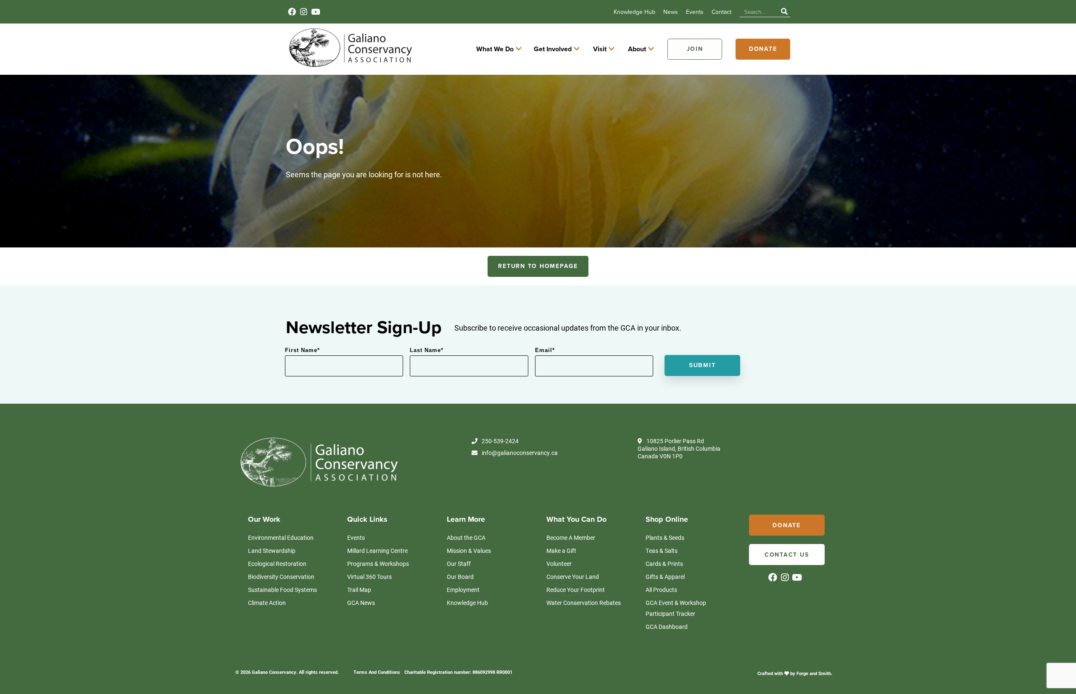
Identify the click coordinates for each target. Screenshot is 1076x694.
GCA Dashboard (667, 627)
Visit (600, 49)
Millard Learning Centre (377, 551)
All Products (661, 590)
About (637, 49)
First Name (302, 350)
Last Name (426, 350)
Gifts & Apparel (665, 577)
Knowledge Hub (634, 12)
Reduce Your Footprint (575, 590)
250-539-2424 (500, 441)
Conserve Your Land (572, 577)
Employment (463, 590)
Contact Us (787, 554)
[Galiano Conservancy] (349, 66)
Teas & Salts (662, 551)
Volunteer (559, 564)
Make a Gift (561, 551)
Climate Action (267, 603)
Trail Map (359, 590)
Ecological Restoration (277, 564)
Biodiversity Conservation (281, 577)
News (670, 12)
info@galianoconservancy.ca (520, 453)
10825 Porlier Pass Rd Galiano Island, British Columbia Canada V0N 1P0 (679, 448)
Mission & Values (469, 551)
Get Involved (553, 49)
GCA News (361, 603)
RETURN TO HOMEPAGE (538, 266)
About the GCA (466, 538)
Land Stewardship (271, 551)
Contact (721, 12)
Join (695, 49)
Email (545, 350)
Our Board (460, 577)
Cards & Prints (664, 564)
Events (695, 12)
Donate (763, 49)
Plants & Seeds (665, 538)
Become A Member (570, 538)
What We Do (495, 49)
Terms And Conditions (376, 672)
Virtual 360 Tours (369, 577)
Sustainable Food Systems (282, 590)
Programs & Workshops (378, 564)
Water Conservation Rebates (583, 603)
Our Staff (459, 564)
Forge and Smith (813, 673)
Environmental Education (281, 538)
